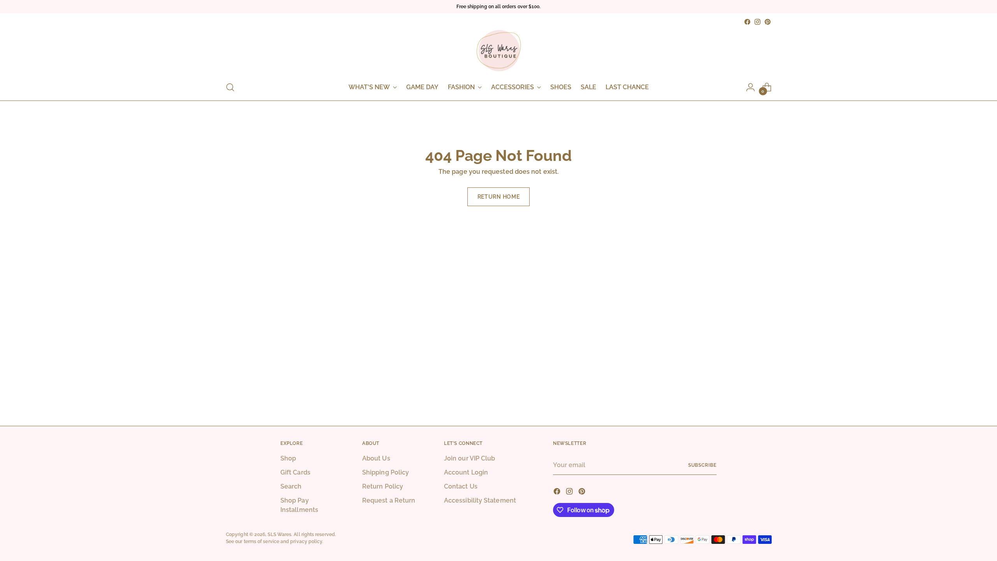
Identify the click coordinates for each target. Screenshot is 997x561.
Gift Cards (295, 472)
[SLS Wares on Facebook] (747, 21)
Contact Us (460, 486)
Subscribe (702, 465)
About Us (376, 458)
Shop (288, 458)
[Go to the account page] (750, 87)
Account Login (466, 472)
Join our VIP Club (469, 458)
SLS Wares (279, 534)
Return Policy (382, 486)
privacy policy (306, 541)
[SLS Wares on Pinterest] (767, 21)
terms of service (261, 541)
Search (290, 486)
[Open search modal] (230, 87)
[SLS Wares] (498, 50)
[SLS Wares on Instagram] (757, 21)
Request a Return (388, 500)
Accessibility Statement (480, 500)
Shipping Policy (385, 472)
